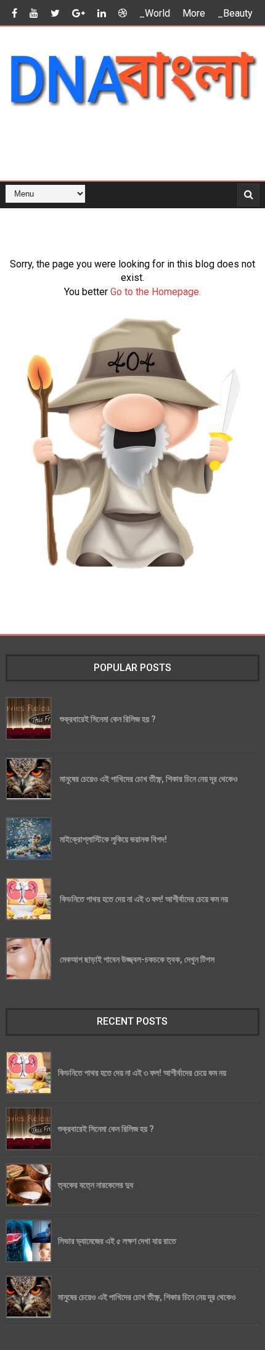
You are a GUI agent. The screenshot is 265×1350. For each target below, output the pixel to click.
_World (154, 13)
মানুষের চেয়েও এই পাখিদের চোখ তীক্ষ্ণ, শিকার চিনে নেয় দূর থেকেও (149, 778)
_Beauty (235, 13)
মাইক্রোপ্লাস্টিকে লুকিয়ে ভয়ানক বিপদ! (113, 839)
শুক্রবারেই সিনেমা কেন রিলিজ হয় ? (108, 719)
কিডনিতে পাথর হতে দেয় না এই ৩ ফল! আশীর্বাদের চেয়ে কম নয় (144, 899)
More (193, 13)
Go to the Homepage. (155, 292)
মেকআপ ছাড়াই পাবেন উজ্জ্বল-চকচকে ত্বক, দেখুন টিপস (137, 959)
